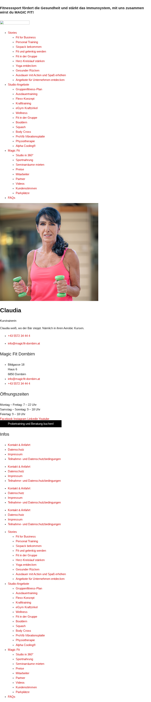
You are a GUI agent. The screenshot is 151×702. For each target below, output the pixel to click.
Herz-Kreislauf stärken (30, 560)
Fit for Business (26, 536)
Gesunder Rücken (27, 569)
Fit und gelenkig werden (31, 550)
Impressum (15, 454)
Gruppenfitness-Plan (29, 588)
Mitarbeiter (22, 673)
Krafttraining (23, 602)
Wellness (22, 611)
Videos (20, 682)
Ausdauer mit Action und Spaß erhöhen (41, 574)
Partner (20, 677)
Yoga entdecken (26, 564)
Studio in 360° (24, 654)
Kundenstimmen (26, 687)
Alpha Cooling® (26, 645)
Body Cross (23, 630)
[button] (79, 32)
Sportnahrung (24, 659)
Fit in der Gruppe (26, 555)
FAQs (11, 696)
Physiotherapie (25, 640)
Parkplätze (22, 692)
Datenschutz (16, 449)
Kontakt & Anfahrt (19, 444)
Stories (12, 531)
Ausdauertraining (26, 593)
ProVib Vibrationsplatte (30, 635)
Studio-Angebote (18, 583)
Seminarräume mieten (30, 663)
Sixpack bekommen (28, 546)
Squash (21, 626)
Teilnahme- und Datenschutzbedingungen (34, 459)
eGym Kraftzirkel (27, 607)
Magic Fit (14, 649)
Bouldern (21, 621)
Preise (20, 668)
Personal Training (27, 541)
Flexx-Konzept (25, 597)
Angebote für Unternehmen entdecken (40, 578)
